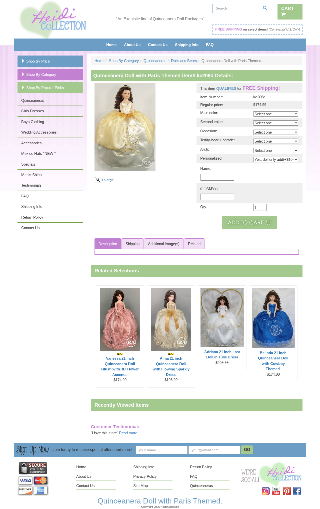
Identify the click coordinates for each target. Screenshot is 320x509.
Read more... (129, 433)
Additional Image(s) (164, 244)
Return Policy (32, 217)
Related (194, 244)
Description (107, 244)
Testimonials (31, 185)
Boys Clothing (32, 122)
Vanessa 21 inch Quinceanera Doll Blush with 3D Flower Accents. (120, 366)
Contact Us (158, 45)
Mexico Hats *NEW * (38, 153)
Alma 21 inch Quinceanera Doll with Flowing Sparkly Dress (171, 366)
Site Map (140, 485)
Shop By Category (41, 74)
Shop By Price (38, 61)
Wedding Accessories (39, 132)
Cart (287, 8)
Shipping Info (186, 45)
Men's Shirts (31, 175)
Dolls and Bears (184, 61)
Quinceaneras (32, 100)
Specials (28, 164)
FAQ (210, 45)
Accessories (31, 143)
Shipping (133, 244)
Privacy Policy (145, 476)
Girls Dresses (32, 111)
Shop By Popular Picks (45, 88)
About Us (132, 45)
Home (111, 45)
